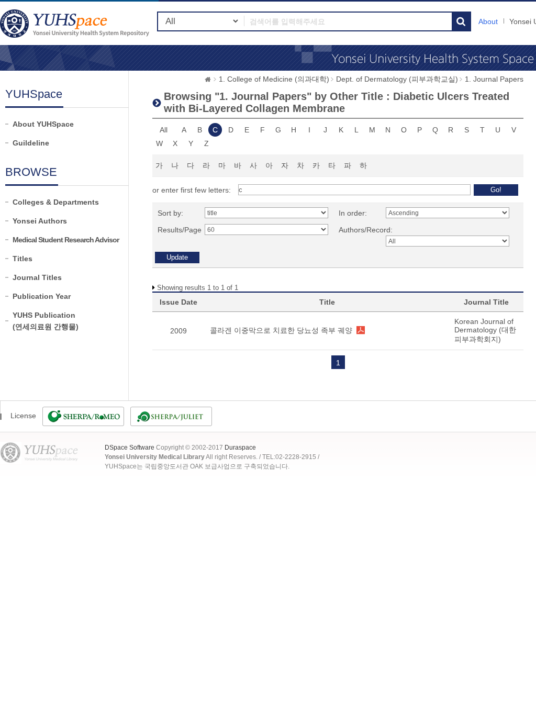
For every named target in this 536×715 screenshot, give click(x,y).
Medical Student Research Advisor (66, 240)
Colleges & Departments (56, 202)
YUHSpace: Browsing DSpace (76, 23)
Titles (22, 258)
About (488, 21)
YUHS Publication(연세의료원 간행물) (46, 321)
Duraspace (240, 447)
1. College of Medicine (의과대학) (274, 79)
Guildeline (31, 143)
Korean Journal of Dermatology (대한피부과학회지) (485, 330)
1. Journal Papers (494, 79)
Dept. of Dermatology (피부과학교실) (397, 79)
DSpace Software (129, 447)
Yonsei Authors (40, 221)
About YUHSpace (43, 124)
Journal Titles (37, 277)
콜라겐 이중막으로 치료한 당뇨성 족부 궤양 (281, 330)
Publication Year (42, 296)
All (164, 130)
